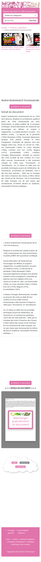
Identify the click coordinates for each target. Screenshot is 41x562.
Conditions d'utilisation (16, 542)
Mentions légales (27, 539)
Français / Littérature (18, 27)
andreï (15, 463)
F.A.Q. (8, 539)
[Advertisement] (20, 76)
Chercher (32, 20)
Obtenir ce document (21, 106)
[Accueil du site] (20, 3)
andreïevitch (24, 463)
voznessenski (20, 467)
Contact (15, 539)
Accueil (4, 27)
